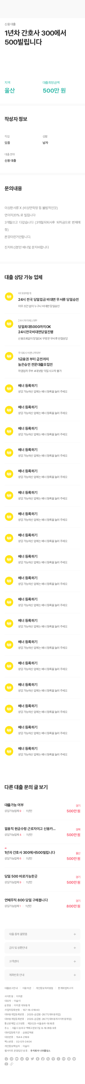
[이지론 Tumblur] (37, 1059)
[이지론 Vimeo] (74, 1059)
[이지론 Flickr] (64, 1059)
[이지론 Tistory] (53, 1059)
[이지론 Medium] (17, 1059)
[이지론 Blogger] (6, 1059)
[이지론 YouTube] (6, 1064)
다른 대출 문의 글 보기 (26, 787)
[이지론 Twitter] (32, 1059)
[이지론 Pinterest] (27, 1059)
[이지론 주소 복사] (11, 1064)
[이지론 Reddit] (22, 1059)
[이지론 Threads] (69, 1059)
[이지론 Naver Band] (48, 1059)
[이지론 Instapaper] (58, 1059)
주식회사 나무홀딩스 (40, 1050)
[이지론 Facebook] (43, 1059)
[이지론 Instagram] (11, 1059)
